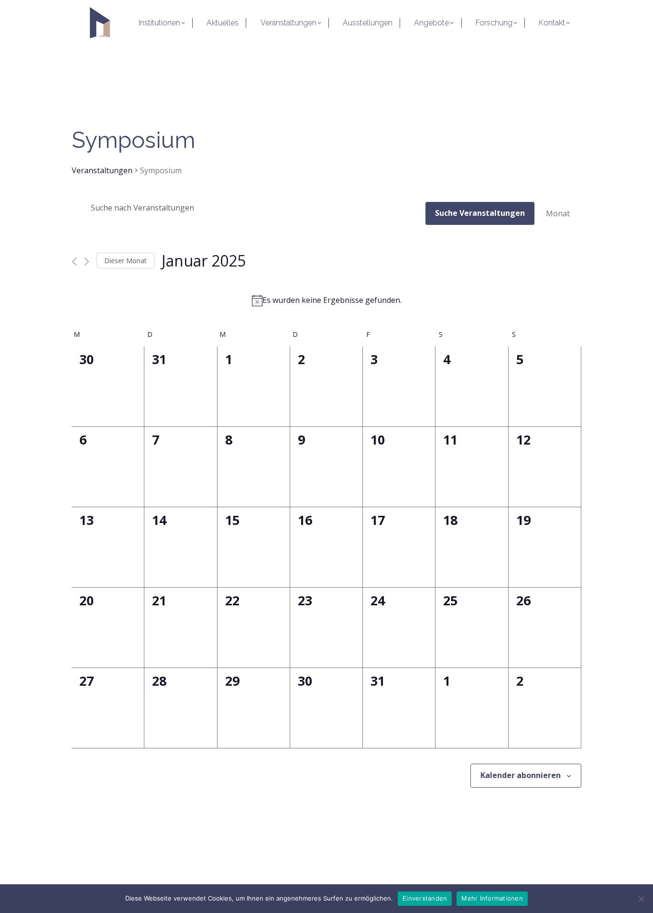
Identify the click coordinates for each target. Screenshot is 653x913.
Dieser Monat (125, 260)
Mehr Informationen (492, 898)
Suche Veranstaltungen (480, 213)
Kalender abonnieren (520, 775)
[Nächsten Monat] (86, 261)
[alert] (326, 300)
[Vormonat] (74, 261)
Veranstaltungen (102, 170)
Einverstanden (425, 898)
